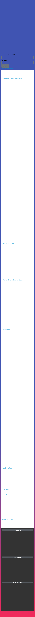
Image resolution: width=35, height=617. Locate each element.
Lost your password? (7, 68)
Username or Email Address (9, 55)
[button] (4, 517)
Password (4, 60)
